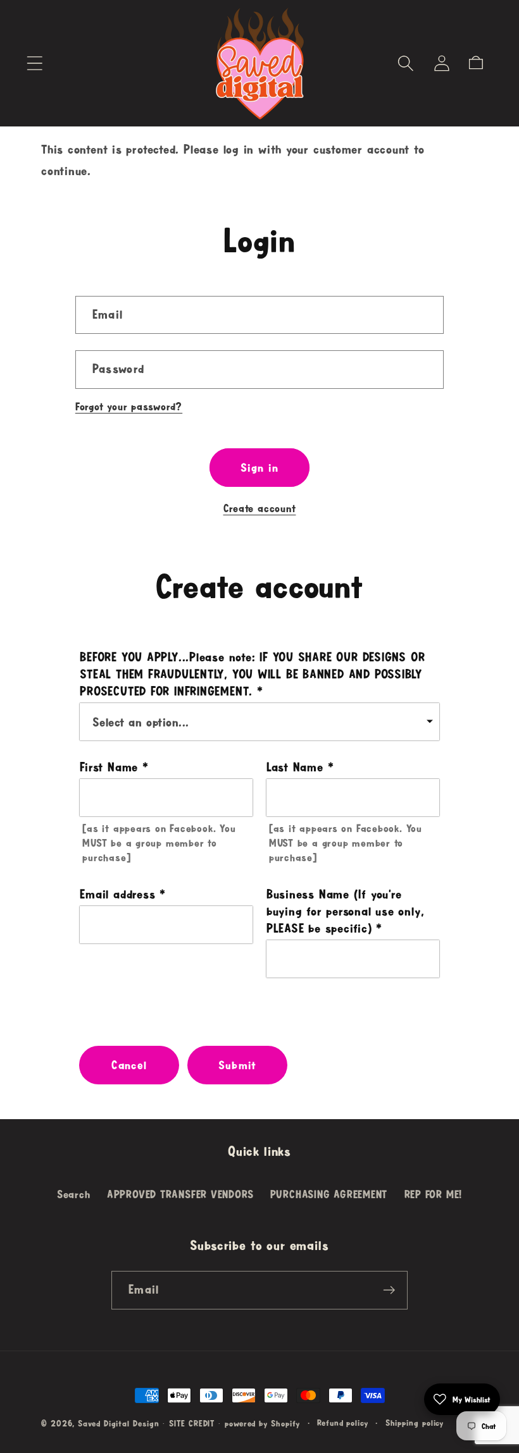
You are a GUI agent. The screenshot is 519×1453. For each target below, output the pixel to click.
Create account (259, 508)
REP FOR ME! (433, 1194)
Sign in (259, 467)
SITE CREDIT (192, 1423)
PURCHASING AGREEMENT (329, 1194)
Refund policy (342, 1423)
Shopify (285, 1423)
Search (74, 1194)
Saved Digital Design (118, 1423)
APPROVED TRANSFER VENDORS (180, 1194)
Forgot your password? (128, 406)
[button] (34, 63)
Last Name (294, 767)
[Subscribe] (389, 1290)
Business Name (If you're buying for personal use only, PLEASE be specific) (345, 911)
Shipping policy (414, 1423)
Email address (117, 894)
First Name (109, 767)
